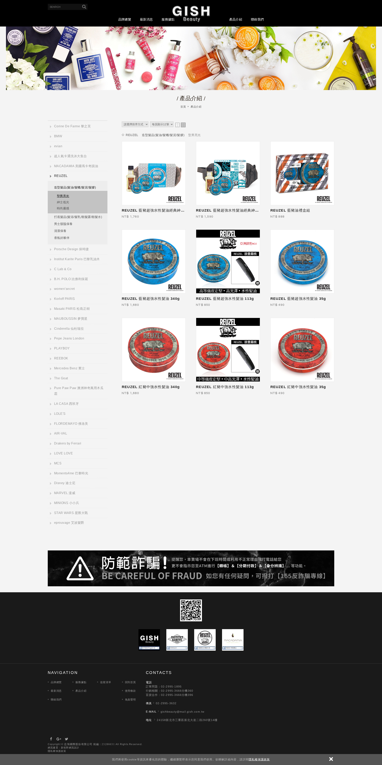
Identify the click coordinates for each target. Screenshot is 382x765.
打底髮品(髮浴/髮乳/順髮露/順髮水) (78, 217)
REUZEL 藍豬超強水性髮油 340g (151, 299)
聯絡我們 (257, 19)
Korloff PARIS (64, 298)
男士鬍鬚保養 (63, 224)
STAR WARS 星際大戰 (71, 513)
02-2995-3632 (166, 703)
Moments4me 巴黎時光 (71, 473)
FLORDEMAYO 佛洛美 (71, 423)
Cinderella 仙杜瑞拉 (69, 328)
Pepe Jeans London (69, 338)
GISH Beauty (191, 13)
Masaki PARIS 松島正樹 (72, 308)
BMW (58, 136)
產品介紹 (235, 19)
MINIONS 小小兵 (66, 503)
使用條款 (130, 690)
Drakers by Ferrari (67, 443)
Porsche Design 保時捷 (71, 249)
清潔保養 (60, 230)
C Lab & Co (63, 269)
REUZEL (61, 176)
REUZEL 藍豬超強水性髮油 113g (225, 299)
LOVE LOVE (63, 453)
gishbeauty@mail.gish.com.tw (182, 711)
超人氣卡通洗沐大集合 (70, 156)
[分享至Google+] (59, 739)
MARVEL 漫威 (64, 493)
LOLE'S (60, 413)
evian (58, 146)
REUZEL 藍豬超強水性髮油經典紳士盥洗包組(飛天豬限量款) (174, 210)
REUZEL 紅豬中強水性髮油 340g (151, 387)
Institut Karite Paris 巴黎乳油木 (77, 259)
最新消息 (146, 19)
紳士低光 (63, 202)
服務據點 (168, 19)
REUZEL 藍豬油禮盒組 (290, 210)
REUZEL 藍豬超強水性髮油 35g (298, 299)
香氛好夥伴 (61, 237)
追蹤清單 (105, 682)
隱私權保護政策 (259, 759)
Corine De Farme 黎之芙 (72, 126)
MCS (57, 463)
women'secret (64, 288)
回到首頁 (130, 682)
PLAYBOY (62, 348)
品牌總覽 (124, 19)
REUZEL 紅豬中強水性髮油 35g (298, 387)
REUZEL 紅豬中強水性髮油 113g (225, 387)
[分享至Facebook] (51, 739)
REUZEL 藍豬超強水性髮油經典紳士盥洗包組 (235, 210)
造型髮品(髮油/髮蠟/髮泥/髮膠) (75, 187)
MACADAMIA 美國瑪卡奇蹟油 (76, 166)
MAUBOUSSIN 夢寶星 (71, 318)
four (183, 125)
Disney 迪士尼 (64, 483)
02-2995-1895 (171, 686)
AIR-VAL (60, 433)
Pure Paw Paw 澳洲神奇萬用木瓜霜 (78, 390)
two (177, 125)
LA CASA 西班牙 (66, 403)
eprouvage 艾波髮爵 (69, 522)
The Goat (61, 378)
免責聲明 (130, 699)
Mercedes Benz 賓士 (69, 368)
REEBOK (61, 358)
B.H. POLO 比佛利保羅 (71, 279)
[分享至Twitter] (67, 739)
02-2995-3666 (171, 690)
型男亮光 (63, 196)
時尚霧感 (63, 208)
